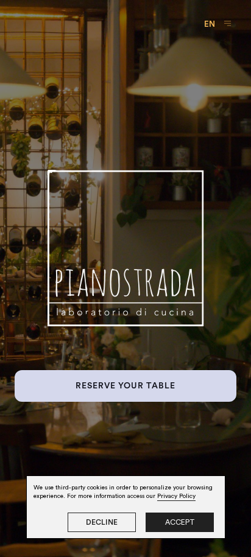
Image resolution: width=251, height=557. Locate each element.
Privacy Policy (176, 496)
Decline (102, 522)
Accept (180, 522)
